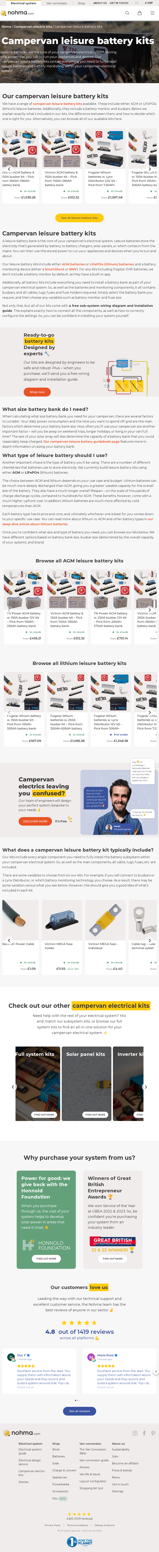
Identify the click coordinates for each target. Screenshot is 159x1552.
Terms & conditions (77, 1525)
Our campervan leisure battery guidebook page (81, 441)
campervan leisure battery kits (57, 104)
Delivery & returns (104, 1525)
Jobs (115, 1456)
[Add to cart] (139, 13)
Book (56, 1449)
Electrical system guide (30, 1451)
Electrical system (23, 3)
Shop (81, 3)
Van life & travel (90, 1474)
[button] (3, 1371)
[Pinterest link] (153, 1433)
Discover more (35, 821)
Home (6, 26)
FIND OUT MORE (46, 1258)
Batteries (58, 1456)
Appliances (59, 1477)
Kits (59, 1498)
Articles (24, 1482)
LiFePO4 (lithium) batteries (112, 264)
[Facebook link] (145, 1433)
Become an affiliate (125, 1463)
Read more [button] (25, 1387)
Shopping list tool (91, 1488)
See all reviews (79, 1411)
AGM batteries (73, 264)
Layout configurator (93, 1481)
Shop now (37, 392)
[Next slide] (150, 169)
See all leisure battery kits (79, 218)
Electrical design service (30, 1462)
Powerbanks (60, 1484)
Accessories (60, 1491)
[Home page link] (17, 13)
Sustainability (121, 1449)
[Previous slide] (9, 169)
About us (100, 3)
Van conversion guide (94, 1460)
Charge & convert (64, 1470)
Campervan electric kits (33, 26)
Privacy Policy (53, 1525)
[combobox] (137, 3)
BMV (73, 269)
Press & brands (122, 1470)
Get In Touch (119, 3)
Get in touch (120, 1484)
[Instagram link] (136, 1433)
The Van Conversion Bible (93, 1451)
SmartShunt (54, 269)
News (116, 1477)
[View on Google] (11, 1357)
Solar (55, 1463)
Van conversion (57, 3)
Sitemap (117, 1491)
